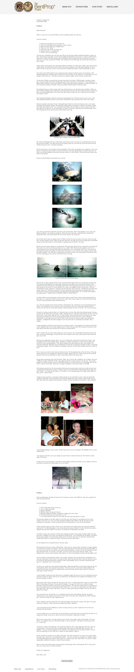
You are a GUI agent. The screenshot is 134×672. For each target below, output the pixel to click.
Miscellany (112, 7)
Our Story (97, 7)
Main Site (66, 7)
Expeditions (82, 7)
